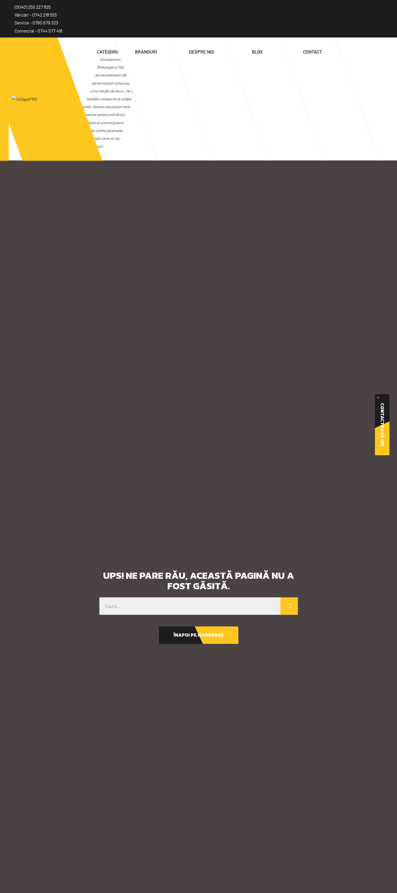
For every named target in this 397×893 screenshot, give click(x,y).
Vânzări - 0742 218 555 (36, 14)
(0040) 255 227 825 (33, 7)
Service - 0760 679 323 (36, 22)
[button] (198, 635)
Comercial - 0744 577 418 (38, 30)
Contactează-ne (382, 424)
